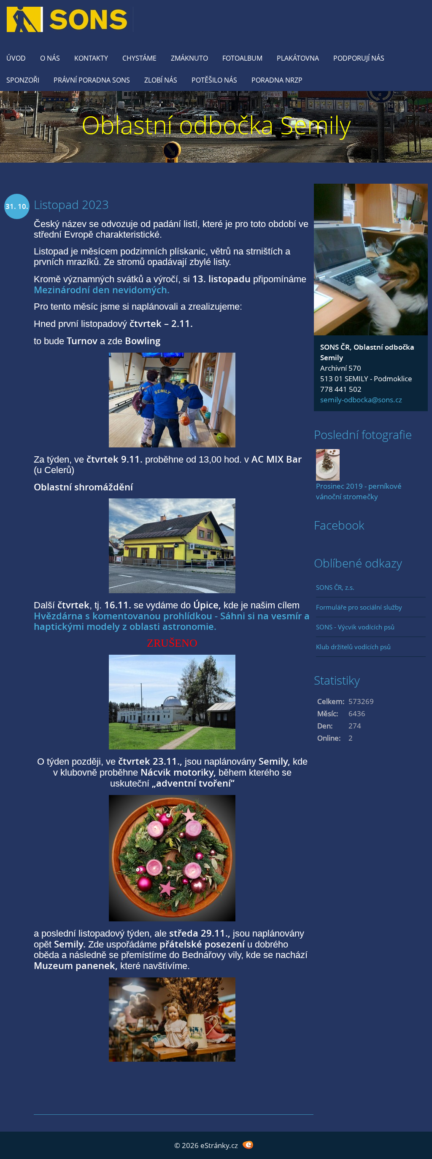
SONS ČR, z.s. (335, 587)
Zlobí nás (160, 80)
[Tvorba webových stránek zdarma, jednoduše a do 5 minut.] (248, 1144)
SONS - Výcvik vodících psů (355, 627)
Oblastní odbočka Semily (216, 124)
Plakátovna (298, 58)
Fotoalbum (242, 58)
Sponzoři (22, 80)
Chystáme (139, 58)
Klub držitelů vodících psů (353, 646)
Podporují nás (358, 58)
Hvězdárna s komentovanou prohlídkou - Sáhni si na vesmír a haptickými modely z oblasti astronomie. (172, 620)
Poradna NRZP (276, 80)
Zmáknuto (189, 58)
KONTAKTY (91, 58)
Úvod (16, 58)
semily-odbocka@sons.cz (361, 399)
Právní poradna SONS (92, 80)
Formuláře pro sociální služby (359, 607)
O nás (50, 58)
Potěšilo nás (214, 80)
